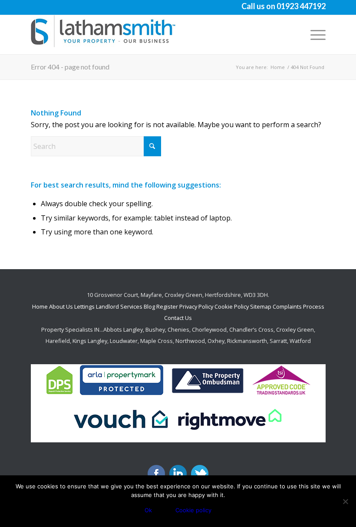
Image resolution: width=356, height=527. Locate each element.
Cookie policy (193, 510)
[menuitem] (314, 34)
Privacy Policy (196, 306)
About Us (61, 306)
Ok (148, 510)
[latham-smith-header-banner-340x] (104, 34)
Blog (150, 306)
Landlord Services (119, 306)
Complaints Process (298, 306)
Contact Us (178, 318)
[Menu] (314, 34)
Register (167, 306)
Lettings (84, 306)
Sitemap (260, 306)
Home (40, 306)
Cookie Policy (231, 306)
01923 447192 (301, 6)
